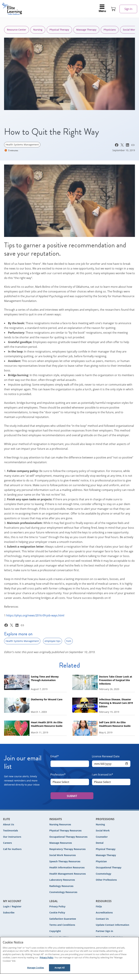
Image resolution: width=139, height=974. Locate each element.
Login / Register (12, 906)
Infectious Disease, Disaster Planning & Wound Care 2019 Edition (116, 703)
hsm (68, 641)
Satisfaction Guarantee (62, 918)
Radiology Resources (61, 886)
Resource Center (16, 29)
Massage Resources (60, 842)
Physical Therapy (59, 29)
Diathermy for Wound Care (46, 699)
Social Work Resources (62, 855)
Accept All (59, 967)
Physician (101, 861)
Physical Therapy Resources (65, 830)
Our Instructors (12, 836)
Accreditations (104, 912)
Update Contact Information (112, 924)
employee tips (53, 641)
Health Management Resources (67, 873)
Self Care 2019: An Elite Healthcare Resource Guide (115, 724)
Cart (113, 9)
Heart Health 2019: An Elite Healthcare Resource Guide (46, 724)
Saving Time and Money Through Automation (45, 678)
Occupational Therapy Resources (68, 836)
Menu (102, 11)
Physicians (110, 29)
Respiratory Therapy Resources (67, 849)
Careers (7, 842)
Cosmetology (103, 873)
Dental (99, 842)
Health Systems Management (22, 144)
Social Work (103, 830)
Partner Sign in (104, 931)
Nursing (37, 29)
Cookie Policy (57, 912)
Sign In (128, 9)
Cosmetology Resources (63, 892)
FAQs (99, 906)
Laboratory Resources (62, 879)
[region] (69, 955)
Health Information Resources (67, 867)
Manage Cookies (35, 967)
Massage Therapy (86, 29)
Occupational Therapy (108, 867)
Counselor (102, 836)
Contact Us (102, 918)
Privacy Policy (57, 906)
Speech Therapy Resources (64, 861)
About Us (8, 824)
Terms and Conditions (62, 924)
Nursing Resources (60, 824)
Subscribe (8, 912)
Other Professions (106, 879)
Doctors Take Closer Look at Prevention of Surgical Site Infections (115, 680)
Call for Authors (12, 849)
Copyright (55, 931)
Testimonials (10, 830)
